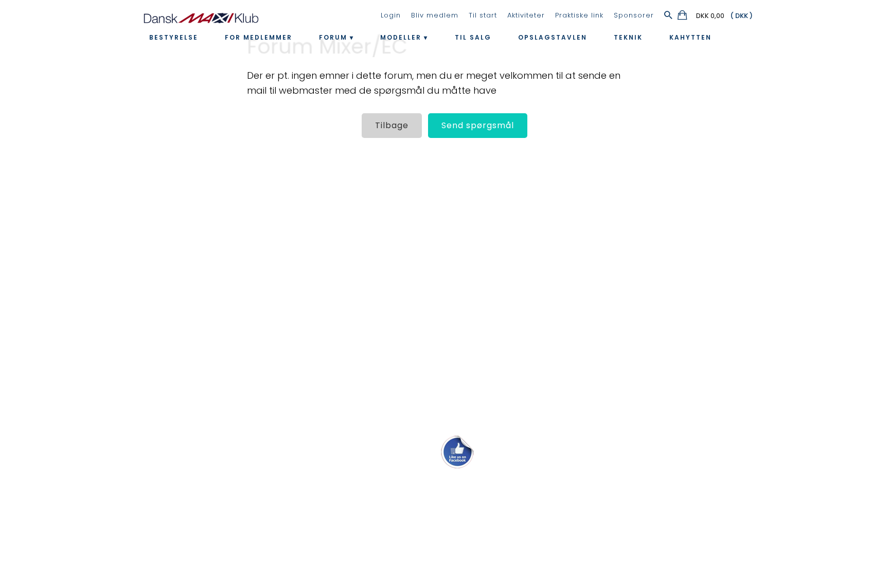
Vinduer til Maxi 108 (49, 294)
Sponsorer (634, 15)
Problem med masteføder (66, 338)
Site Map (412, 514)
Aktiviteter (526, 15)
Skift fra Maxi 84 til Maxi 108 (68, 204)
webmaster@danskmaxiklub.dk (444, 489)
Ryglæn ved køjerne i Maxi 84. (73, 361)
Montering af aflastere (58, 226)
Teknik (628, 37)
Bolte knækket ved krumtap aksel (81, 271)
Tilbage (391, 125)
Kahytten (690, 37)
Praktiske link (579, 15)
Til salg (473, 37)
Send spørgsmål (477, 125)
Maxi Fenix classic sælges (64, 406)
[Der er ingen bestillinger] (683, 17)
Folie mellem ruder (49, 248)
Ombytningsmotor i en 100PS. (72, 384)
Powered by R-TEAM (492, 524)
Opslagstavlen (552, 37)
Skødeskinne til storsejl (57, 316)
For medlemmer (258, 37)
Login (391, 15)
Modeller (400, 37)
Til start (483, 15)
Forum (333, 37)
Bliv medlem (434, 15)
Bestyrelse (173, 37)
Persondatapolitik (461, 514)
